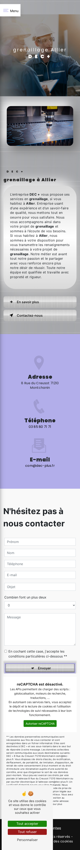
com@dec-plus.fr (40, 465)
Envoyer (44, 668)
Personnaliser (27, 840)
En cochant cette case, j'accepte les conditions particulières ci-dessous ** (37, 653)
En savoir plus (28, 302)
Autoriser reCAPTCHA (40, 723)
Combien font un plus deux (25, 597)
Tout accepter (27, 824)
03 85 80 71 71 (40, 426)
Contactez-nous (30, 315)
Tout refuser (27, 832)
